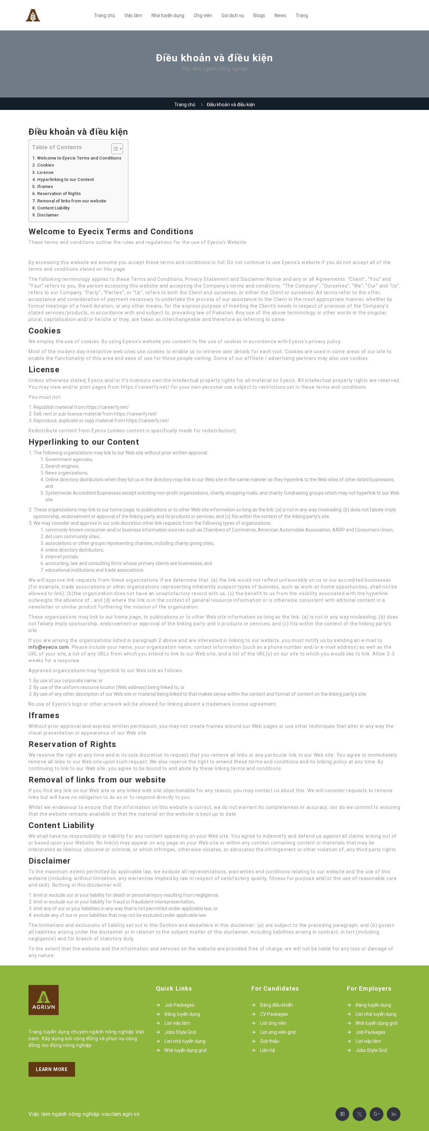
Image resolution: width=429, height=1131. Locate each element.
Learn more (52, 1069)
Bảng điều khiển (276, 1005)
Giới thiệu (269, 1041)
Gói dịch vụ (233, 15)
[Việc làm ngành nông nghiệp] (56, 15)
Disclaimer (48, 214)
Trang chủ (104, 15)
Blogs (259, 15)
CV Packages (274, 1014)
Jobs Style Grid (180, 1032)
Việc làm (133, 15)
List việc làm (177, 1023)
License (45, 172)
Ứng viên (203, 15)
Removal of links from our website (71, 200)
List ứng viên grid (278, 1032)
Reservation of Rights (59, 193)
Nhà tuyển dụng (167, 15)
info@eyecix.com (48, 647)
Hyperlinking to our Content (65, 179)
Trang (302, 15)
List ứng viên (273, 1023)
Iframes (45, 186)
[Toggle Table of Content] (113, 148)
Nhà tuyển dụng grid (185, 1050)
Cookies (45, 165)
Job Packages (179, 1005)
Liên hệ (267, 1050)
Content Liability (53, 207)
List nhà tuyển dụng (185, 1041)
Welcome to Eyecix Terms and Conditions (79, 158)
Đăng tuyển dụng (182, 1014)
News (280, 15)
